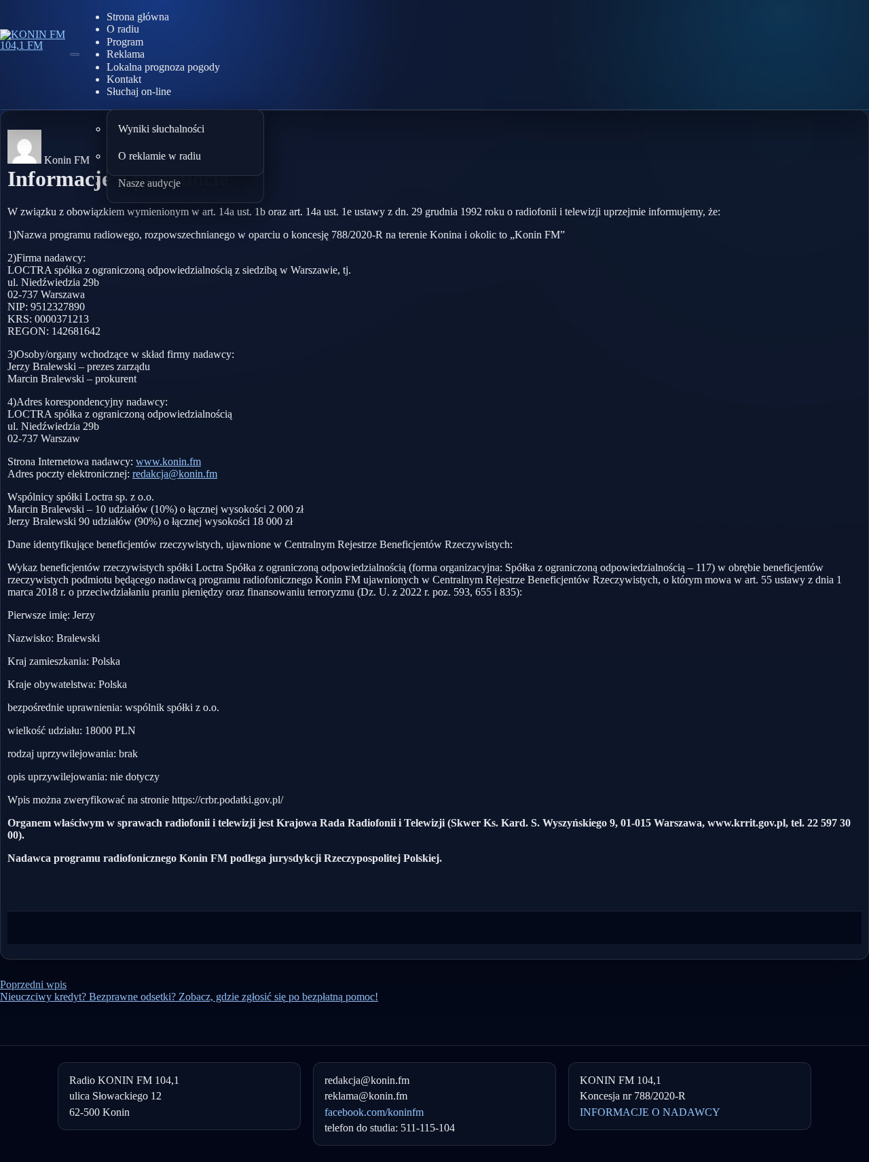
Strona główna (138, 16)
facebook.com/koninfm (374, 1112)
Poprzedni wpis (33, 984)
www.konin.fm (168, 461)
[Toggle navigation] (74, 54)
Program (125, 42)
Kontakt (124, 79)
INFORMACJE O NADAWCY (650, 1112)
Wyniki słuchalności (161, 128)
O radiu (123, 29)
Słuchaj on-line (139, 91)
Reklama (126, 54)
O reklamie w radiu (159, 156)
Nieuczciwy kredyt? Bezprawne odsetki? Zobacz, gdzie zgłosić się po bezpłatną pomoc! (189, 996)
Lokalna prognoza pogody (163, 67)
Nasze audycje (149, 183)
